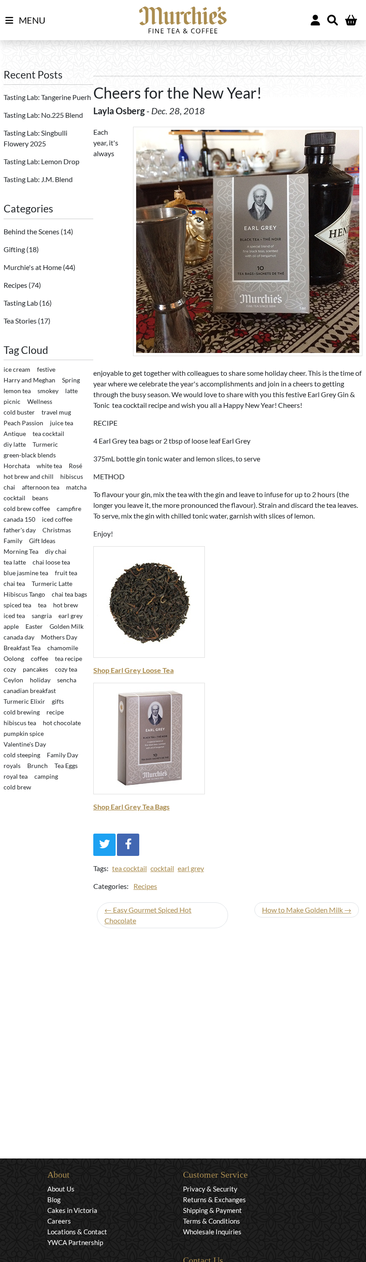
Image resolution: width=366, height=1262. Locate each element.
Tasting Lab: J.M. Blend (38, 179)
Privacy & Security (210, 1189)
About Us (61, 1189)
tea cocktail (129, 868)
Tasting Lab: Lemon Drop (41, 161)
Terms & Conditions (211, 1221)
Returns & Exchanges (214, 1200)
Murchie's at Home (33, 267)
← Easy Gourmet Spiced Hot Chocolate (147, 915)
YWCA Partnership (75, 1242)
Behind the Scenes (32, 231)
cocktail (162, 868)
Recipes (16, 285)
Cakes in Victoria (72, 1210)
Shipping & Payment (212, 1210)
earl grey (191, 868)
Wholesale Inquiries (212, 1232)
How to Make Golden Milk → (306, 909)
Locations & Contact (77, 1232)
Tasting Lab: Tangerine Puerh (47, 97)
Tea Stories (21, 320)
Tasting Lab (21, 303)
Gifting (15, 249)
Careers (59, 1221)
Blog (54, 1200)
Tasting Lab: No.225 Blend (43, 115)
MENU (31, 20)
